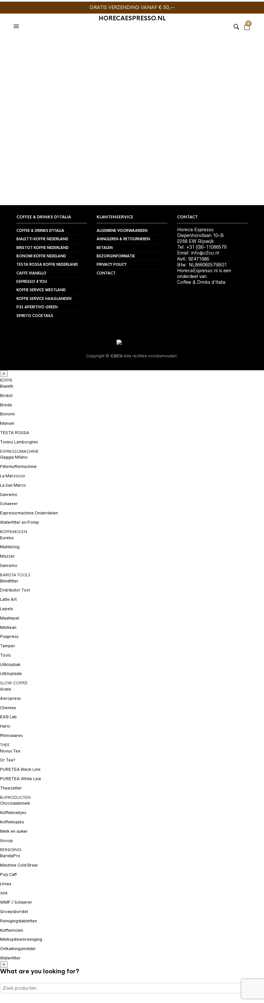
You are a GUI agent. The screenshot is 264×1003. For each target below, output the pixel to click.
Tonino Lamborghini (19, 442)
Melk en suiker (14, 831)
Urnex (5, 883)
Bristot (6, 395)
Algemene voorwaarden (122, 230)
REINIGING (10, 849)
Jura (3, 892)
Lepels (6, 608)
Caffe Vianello (31, 273)
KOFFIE (6, 380)
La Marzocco (12, 475)
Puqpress (9, 636)
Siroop (6, 840)
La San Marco (13, 485)
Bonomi (7, 414)
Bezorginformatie (116, 256)
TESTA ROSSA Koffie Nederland (47, 264)
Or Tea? (7, 760)
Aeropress (10, 698)
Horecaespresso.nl (132, 18)
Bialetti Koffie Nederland (42, 239)
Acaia (5, 689)
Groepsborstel (14, 911)
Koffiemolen (11, 930)
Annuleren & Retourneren (123, 239)
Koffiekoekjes (13, 812)
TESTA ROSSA (14, 432)
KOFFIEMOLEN (13, 531)
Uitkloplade (11, 673)
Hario (5, 726)
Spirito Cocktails (34, 315)
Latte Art (8, 599)
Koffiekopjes (12, 821)
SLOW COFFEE (14, 683)
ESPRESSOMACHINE (19, 451)
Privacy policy (112, 264)
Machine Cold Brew (19, 865)
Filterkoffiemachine (18, 466)
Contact (106, 273)
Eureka (7, 537)
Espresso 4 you (31, 281)
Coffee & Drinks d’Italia (40, 230)
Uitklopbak (10, 664)
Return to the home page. (132, 166)
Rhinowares (11, 735)
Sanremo (8, 494)
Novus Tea (10, 751)
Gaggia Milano (14, 457)
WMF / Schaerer (16, 902)
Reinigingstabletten (18, 921)
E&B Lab (8, 716)
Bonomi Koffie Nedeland (41, 256)
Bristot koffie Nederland (42, 247)
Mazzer (7, 556)
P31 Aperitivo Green (37, 307)
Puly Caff (8, 874)
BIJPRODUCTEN (15, 797)
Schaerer (9, 503)
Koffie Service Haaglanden (43, 298)
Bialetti (6, 386)
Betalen (105, 247)
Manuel (7, 423)
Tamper (7, 645)
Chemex (8, 707)
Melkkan (8, 627)
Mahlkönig (10, 546)
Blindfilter (9, 581)
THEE (5, 745)
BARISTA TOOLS (15, 575)
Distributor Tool (15, 590)
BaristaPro (10, 855)
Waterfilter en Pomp (19, 522)
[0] (247, 18)
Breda (6, 404)
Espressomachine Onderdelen (29, 513)
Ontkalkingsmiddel (17, 948)
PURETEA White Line (20, 778)
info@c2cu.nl (205, 252)
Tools (5, 655)
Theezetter (11, 788)
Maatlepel (9, 618)
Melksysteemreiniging (21, 939)
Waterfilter (10, 958)
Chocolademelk (15, 803)
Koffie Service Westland (41, 290)
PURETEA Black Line (20, 769)
